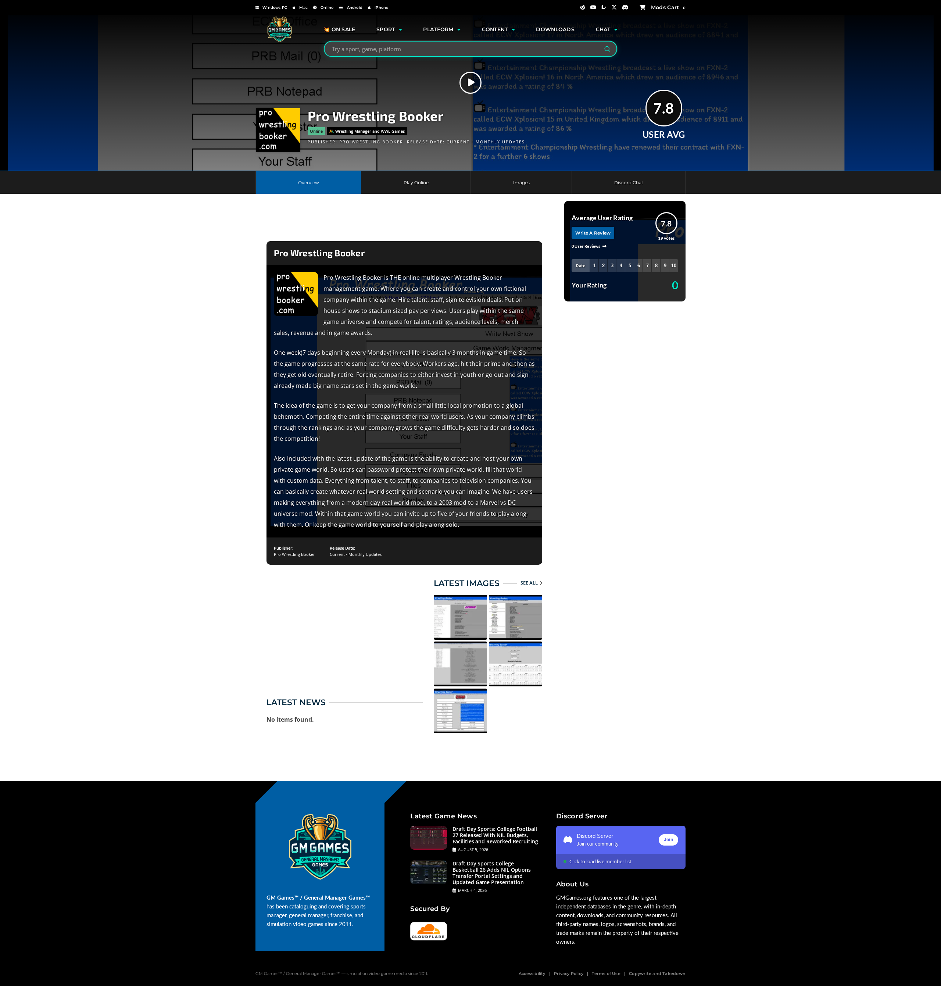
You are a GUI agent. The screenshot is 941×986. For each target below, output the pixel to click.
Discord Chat (628, 182)
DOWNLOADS (555, 29)
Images (521, 182)
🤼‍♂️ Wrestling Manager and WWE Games (367, 131)
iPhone (381, 7)
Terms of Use (606, 974)
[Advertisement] (404, 219)
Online (327, 7)
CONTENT (495, 29)
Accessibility (532, 974)
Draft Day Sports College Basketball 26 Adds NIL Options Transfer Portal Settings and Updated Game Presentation (491, 873)
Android (354, 7)
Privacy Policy (568, 974)
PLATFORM (438, 29)
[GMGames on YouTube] (593, 7)
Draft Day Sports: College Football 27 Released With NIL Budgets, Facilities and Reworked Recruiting (495, 835)
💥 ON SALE (339, 29)
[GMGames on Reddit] (582, 7)
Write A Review (593, 233)
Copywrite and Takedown (657, 974)
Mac (303, 7)
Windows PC (274, 7)
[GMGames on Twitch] (604, 7)
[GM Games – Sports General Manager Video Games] (279, 40)
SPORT (385, 29)
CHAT (603, 29)
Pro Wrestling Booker (371, 141)
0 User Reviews (586, 246)
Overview (308, 182)
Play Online (416, 182)
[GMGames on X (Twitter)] (614, 7)
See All (529, 582)
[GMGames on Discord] (625, 7)
